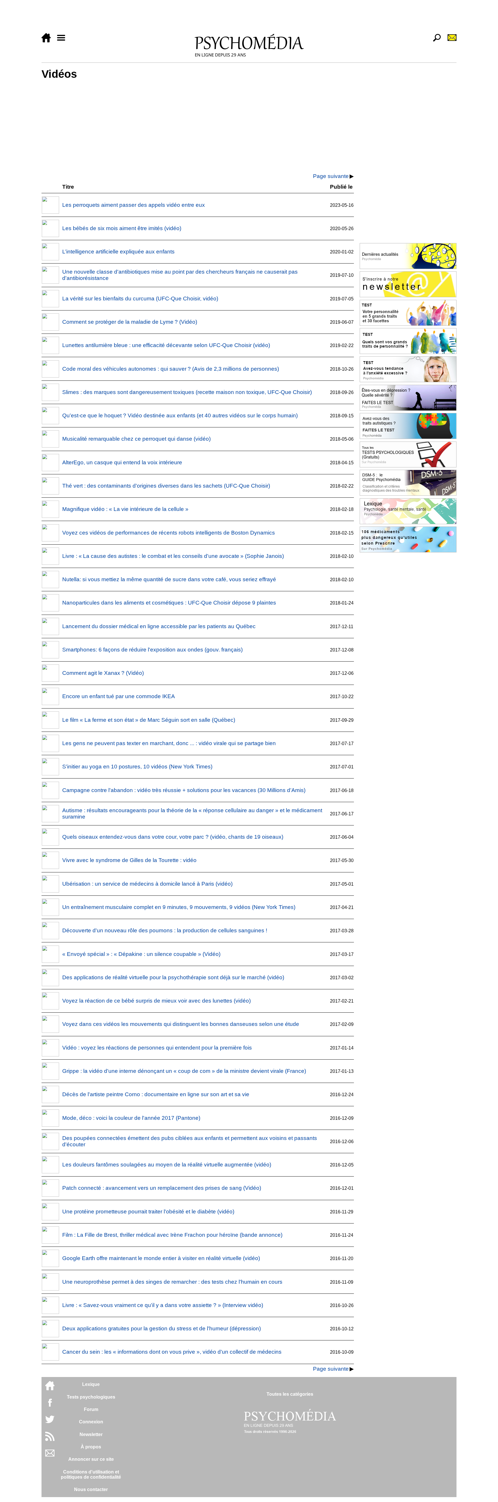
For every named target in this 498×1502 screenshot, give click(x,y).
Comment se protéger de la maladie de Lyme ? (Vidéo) (129, 322)
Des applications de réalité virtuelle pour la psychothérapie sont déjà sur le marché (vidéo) (173, 977)
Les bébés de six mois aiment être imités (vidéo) (121, 228)
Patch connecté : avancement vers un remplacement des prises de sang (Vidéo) (161, 1188)
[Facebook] (49, 1405)
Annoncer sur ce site (91, 1459)
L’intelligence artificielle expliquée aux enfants (118, 252)
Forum (91, 1409)
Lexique (91, 1384)
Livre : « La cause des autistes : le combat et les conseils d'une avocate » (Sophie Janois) (173, 556)
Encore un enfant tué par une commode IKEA (118, 696)
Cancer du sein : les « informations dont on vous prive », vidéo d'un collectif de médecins (172, 1352)
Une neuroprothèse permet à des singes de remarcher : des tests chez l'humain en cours (172, 1282)
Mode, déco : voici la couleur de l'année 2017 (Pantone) (131, 1118)
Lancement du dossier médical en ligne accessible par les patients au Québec (159, 626)
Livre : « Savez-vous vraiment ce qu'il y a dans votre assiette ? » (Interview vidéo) (162, 1305)
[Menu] (63, 40)
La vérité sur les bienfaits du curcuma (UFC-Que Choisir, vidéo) (140, 299)
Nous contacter (91, 1489)
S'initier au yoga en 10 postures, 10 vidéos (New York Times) (137, 767)
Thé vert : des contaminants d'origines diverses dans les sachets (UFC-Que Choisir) (166, 486)
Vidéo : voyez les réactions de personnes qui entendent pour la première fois (157, 1048)
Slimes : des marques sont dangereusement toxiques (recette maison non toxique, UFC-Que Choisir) (187, 392)
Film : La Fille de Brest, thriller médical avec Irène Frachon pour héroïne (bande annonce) (172, 1235)
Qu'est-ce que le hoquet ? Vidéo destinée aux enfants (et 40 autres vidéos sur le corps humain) (180, 415)
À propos (91, 1446)
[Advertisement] (214, 18)
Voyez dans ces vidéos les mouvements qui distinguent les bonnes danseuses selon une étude (180, 1024)
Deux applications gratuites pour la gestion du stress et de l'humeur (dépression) (161, 1328)
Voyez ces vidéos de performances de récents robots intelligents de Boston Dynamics (168, 533)
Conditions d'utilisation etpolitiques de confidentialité (91, 1474)
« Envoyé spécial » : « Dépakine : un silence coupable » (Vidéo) (141, 954)
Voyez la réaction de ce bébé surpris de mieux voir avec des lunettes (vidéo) (156, 1001)
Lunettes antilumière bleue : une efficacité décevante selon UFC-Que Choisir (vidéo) (166, 345)
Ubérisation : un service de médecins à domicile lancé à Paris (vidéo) (147, 884)
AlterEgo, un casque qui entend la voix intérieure (122, 462)
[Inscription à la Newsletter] (449, 40)
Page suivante (331, 176)
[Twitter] (49, 1422)
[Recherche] (435, 40)
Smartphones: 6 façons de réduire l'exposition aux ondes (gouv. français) (152, 650)
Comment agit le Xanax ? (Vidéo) (103, 673)
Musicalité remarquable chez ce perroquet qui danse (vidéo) (136, 439)
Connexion (91, 1421)
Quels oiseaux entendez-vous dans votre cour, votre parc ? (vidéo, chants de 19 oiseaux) (172, 837)
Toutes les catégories (290, 1394)
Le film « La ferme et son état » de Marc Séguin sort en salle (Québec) (148, 720)
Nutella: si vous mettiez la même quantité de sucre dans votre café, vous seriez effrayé (169, 579)
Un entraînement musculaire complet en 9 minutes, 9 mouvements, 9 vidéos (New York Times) (178, 907)
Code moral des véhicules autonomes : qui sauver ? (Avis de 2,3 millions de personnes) (170, 369)
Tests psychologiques (91, 1397)
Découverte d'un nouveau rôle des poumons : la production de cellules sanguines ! (164, 930)
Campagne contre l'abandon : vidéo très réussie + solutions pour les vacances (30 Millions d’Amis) (183, 790)
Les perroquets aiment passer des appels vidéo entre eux (133, 205)
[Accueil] (48, 40)
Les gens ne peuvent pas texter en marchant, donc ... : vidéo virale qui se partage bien (169, 743)
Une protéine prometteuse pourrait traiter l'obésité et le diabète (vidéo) (148, 1212)
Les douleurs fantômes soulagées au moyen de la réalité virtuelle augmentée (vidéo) (166, 1165)
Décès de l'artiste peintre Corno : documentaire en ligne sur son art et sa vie (155, 1094)
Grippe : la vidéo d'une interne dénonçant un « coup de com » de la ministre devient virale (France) (184, 1071)
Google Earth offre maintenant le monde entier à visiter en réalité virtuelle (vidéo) (161, 1258)
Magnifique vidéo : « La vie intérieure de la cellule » (125, 509)
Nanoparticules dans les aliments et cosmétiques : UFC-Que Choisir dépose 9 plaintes (169, 603)
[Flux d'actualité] (49, 1439)
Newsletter (91, 1434)
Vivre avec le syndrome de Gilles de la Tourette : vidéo (129, 860)
